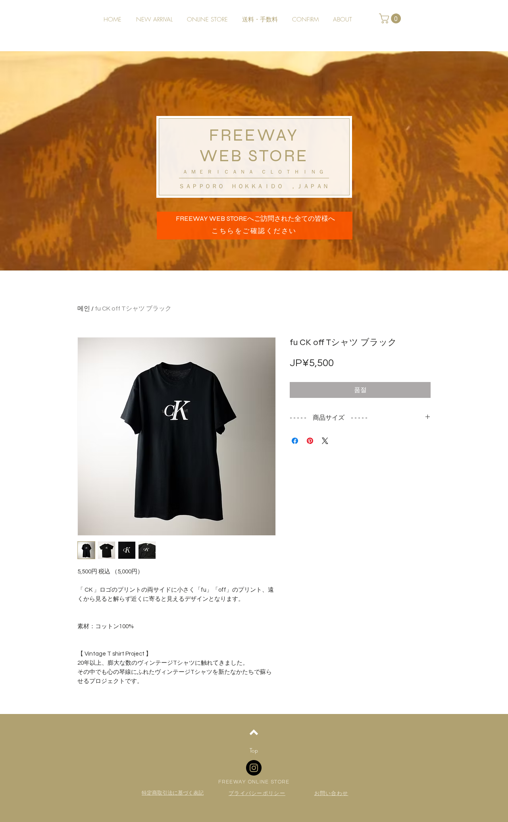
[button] (391, 18)
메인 (83, 308)
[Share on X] (325, 441)
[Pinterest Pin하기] (310, 441)
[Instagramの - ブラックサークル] (254, 768)
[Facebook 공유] (295, 441)
